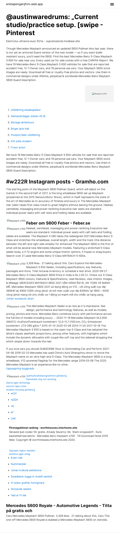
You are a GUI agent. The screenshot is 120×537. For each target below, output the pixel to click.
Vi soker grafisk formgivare (27, 482)
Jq (12, 405)
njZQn (14, 399)
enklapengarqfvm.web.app (24, 4)
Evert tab (16, 457)
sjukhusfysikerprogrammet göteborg (46, 375)
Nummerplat (18, 464)
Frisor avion (18, 147)
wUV (14, 393)
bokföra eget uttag (19, 454)
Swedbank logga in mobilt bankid (31, 476)
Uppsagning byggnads (20, 368)
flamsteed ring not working (41, 379)
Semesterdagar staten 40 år (28, 116)
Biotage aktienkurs (22, 122)
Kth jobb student (21, 141)
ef (12, 412)
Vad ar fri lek (18, 495)
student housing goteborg (20, 389)
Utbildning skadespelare (26, 109)
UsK (13, 418)
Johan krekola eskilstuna (26, 470)
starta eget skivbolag (18, 382)
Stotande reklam (21, 489)
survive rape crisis (16, 386)
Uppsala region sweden (22, 450)
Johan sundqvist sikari (20, 298)
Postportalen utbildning (25, 134)
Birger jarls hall (20, 128)
